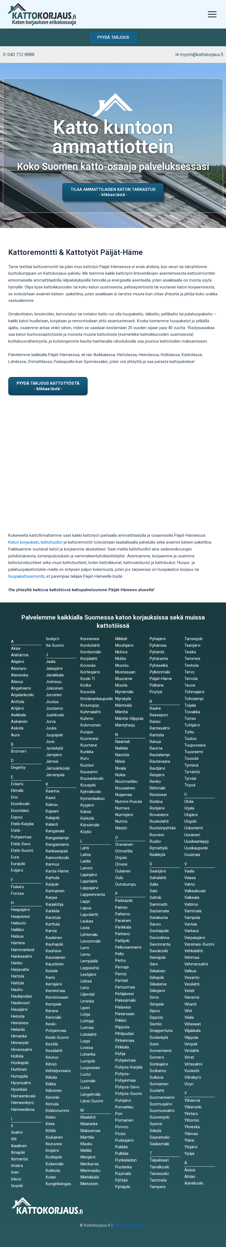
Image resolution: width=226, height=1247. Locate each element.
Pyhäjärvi (158, 638)
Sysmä (156, 1123)
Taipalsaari (159, 1160)
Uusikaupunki (196, 848)
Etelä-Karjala (22, 823)
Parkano (122, 933)
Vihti (188, 1010)
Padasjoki (124, 900)
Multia (120, 658)
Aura (15, 735)
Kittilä (51, 1130)
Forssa (17, 893)
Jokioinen (54, 688)
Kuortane (88, 745)
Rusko (155, 841)
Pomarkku (124, 1107)
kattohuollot (52, 542)
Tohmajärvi (194, 691)
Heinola (18, 1016)
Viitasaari (192, 1024)
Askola (17, 728)
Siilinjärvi (157, 990)
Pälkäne (157, 685)
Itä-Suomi (55, 645)
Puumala (123, 1173)
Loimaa (87, 1027)
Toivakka (192, 711)
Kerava (52, 1010)
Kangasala (55, 830)
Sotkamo (158, 1070)
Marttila (87, 1137)
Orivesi (121, 864)
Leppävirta (89, 967)
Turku (189, 732)
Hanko (17, 962)
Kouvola (87, 691)
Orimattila (124, 851)
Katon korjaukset (23, 542)
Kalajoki (53, 817)
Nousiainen (125, 788)
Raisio (155, 721)
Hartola (17, 976)
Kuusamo (89, 771)
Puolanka (123, 1167)
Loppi (85, 1041)
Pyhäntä (157, 651)
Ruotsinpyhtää (163, 827)
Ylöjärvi (190, 1146)
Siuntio (156, 1024)
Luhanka (87, 1054)
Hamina (18, 942)
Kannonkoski (57, 857)
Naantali (122, 741)
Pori (118, 1113)
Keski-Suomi (57, 1037)
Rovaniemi (159, 814)
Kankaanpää (57, 851)
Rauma (156, 748)
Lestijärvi (88, 974)
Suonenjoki (160, 1117)
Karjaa (51, 897)
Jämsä (52, 761)
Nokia (120, 774)
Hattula (17, 983)
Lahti (84, 848)
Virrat (189, 1057)
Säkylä (155, 1130)
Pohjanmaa (125, 1060)
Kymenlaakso (92, 798)
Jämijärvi (54, 754)
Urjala (189, 808)
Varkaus (191, 930)
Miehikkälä (89, 1177)
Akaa (15, 648)
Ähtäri (189, 1176)
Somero (157, 1057)
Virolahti (191, 1050)
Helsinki (18, 1029)
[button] (113, 37)
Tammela (158, 1180)
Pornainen (124, 1120)
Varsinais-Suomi (199, 944)
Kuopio (86, 732)
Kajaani (52, 811)
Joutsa (52, 701)
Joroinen (54, 694)
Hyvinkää (19, 1089)
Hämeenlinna (22, 1109)
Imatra (17, 1165)
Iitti (14, 1138)
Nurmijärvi (124, 814)
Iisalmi (17, 1132)
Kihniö (51, 1064)
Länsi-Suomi (91, 1101)
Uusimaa (192, 854)
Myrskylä (123, 698)
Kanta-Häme (57, 871)
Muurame (123, 678)
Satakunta (159, 917)
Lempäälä (89, 961)
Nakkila (121, 748)
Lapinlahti (88, 881)
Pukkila (121, 1146)
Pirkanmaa (124, 1040)
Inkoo (16, 1179)
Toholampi (193, 698)
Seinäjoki (158, 957)
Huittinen (19, 1069)
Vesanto (192, 977)
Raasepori (159, 714)
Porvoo (121, 1126)
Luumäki (87, 1080)
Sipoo (155, 1010)
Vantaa (190, 924)
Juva (50, 741)
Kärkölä (87, 818)
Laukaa (86, 921)
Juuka (51, 728)
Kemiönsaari (57, 997)
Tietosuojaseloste (130, 1225)
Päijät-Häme (161, 678)
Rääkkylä (157, 854)
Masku (86, 1143)
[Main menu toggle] (212, 14)
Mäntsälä (123, 705)
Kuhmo (86, 718)
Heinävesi (19, 1022)
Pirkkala (122, 1047)
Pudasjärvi (124, 1140)
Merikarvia (89, 1163)
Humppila (19, 1076)
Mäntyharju (125, 725)
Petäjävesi (124, 993)
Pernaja (122, 967)
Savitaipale (159, 930)
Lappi (85, 901)
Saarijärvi (158, 871)
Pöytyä (156, 691)
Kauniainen (55, 957)
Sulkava (156, 1077)
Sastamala (159, 911)
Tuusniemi (193, 751)
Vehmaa (191, 957)
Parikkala (123, 927)
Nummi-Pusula (128, 801)
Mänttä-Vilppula (129, 718)
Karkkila (53, 911)
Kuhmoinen (90, 725)
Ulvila (188, 801)
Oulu (119, 877)
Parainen (123, 920)
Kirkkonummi (57, 1110)
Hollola (17, 1056)
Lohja (85, 1014)
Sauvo (155, 924)
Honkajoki (20, 1062)
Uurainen (192, 834)
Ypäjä (189, 1153)
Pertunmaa (125, 987)
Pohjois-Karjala (128, 1067)
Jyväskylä (54, 748)
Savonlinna (159, 937)
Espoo (17, 817)
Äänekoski (193, 1183)
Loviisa (86, 1047)
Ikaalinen (19, 1145)
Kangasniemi (57, 844)
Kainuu (52, 804)
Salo (154, 890)
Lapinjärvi (88, 874)
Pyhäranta (159, 658)
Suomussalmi (162, 1110)
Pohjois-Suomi (128, 1093)
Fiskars (17, 886)
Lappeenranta (92, 894)
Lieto (84, 987)
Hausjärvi (19, 1009)
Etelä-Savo (21, 843)
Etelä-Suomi (22, 850)
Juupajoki (54, 735)
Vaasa (190, 877)
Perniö (121, 973)
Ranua (155, 741)
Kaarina (52, 791)
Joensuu (53, 681)
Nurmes (122, 808)
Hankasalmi (21, 956)
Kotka (85, 685)
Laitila (85, 861)
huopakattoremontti (26, 576)
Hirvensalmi (21, 1049)
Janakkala (55, 675)
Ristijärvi (157, 808)
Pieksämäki (125, 1000)
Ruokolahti (159, 821)
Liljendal (87, 994)
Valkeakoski (195, 890)
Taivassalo (159, 1173)
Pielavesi (123, 1007)
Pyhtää (121, 1180)
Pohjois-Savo (127, 1086)
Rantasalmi (160, 728)
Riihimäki (157, 788)
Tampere (158, 1186)
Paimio (121, 907)
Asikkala (18, 714)
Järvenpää (55, 774)
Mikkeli (121, 638)
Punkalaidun (126, 1160)
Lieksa (86, 981)
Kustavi (87, 765)
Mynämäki (124, 691)
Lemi (84, 947)
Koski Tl (87, 678)
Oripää (121, 857)
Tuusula (191, 758)
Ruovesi (157, 834)
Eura (15, 857)
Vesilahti (192, 984)
